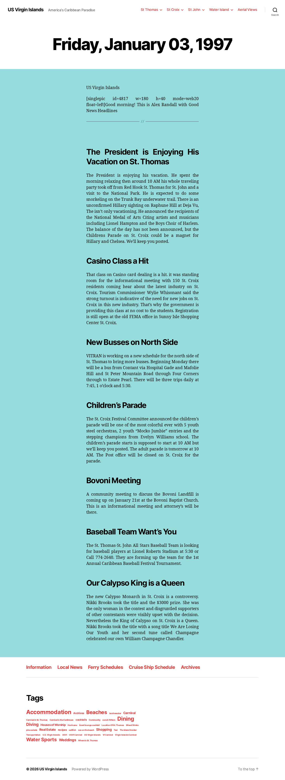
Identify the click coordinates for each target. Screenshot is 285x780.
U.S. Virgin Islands (51, 735)
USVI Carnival (75, 735)
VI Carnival (108, 735)
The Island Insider (128, 730)
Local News (69, 667)
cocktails (81, 719)
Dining (125, 718)
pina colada (31, 730)
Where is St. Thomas (88, 740)
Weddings (67, 740)
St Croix (173, 10)
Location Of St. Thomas (113, 725)
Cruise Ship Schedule (152, 667)
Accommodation (48, 712)
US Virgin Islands (25, 9)
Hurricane (72, 725)
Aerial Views (247, 10)
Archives (190, 667)
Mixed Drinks (132, 725)
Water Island (219, 10)
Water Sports (41, 739)
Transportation (33, 735)
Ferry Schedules (105, 667)
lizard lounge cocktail (89, 725)
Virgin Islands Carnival (125, 735)
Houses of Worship (53, 725)
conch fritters (108, 720)
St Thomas (149, 10)
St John (194, 10)
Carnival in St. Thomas (37, 720)
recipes (62, 729)
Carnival (129, 713)
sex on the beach (86, 730)
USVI (64, 735)
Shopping (104, 729)
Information (39, 667)
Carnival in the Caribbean (61, 720)
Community (94, 720)
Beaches (96, 712)
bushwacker (115, 713)
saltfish (72, 730)
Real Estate (47, 730)
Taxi (116, 730)
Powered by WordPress (90, 769)
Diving (32, 724)
